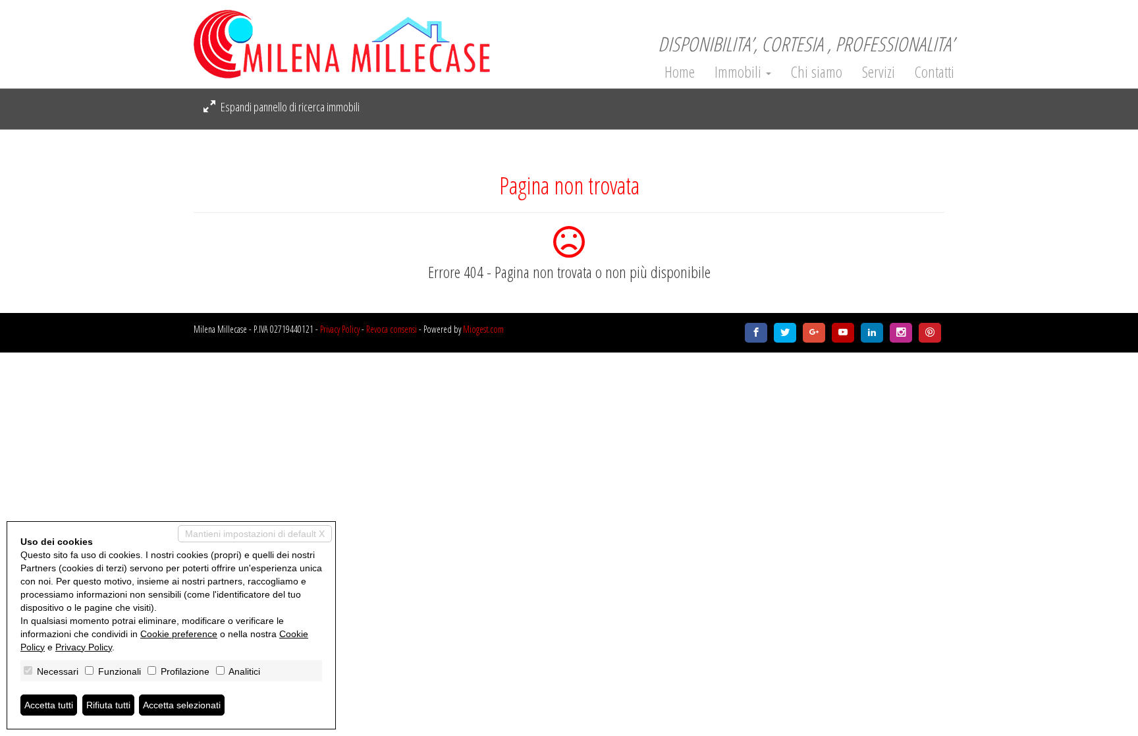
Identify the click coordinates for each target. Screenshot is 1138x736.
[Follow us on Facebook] (756, 333)
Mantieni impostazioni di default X (255, 533)
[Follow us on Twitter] (785, 333)
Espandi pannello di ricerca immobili (289, 107)
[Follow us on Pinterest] (930, 333)
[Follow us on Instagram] (901, 333)
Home (679, 71)
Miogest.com (483, 329)
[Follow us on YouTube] (843, 333)
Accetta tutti (48, 705)
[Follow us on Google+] (814, 333)
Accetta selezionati (182, 705)
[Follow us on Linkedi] (872, 333)
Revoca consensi (391, 329)
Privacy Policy (340, 329)
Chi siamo (816, 71)
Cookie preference (178, 634)
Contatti (934, 71)
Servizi (878, 71)
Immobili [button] (740, 71)
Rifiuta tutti (108, 705)
